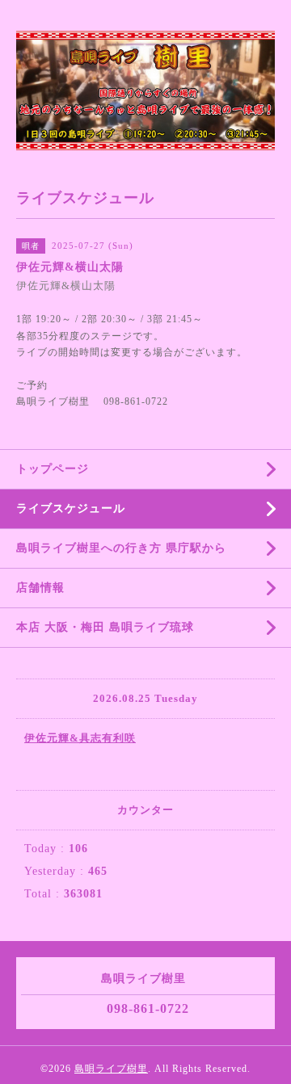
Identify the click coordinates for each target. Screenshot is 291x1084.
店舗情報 (40, 588)
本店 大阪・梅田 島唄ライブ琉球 (105, 627)
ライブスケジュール (70, 508)
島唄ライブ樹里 (111, 1068)
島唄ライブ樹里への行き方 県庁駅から (121, 548)
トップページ (52, 469)
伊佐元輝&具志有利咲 (80, 738)
